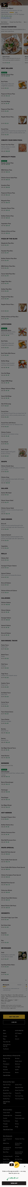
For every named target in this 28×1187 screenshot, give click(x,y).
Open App (14, 1183)
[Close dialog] (24, 1166)
